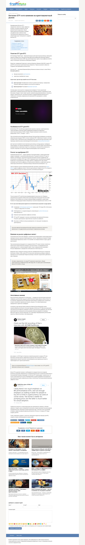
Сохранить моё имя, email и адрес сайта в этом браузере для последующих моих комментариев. (30, 525)
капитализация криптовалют (26, 207)
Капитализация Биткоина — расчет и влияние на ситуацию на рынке (42, 490)
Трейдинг (45, 9)
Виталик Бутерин (30, 365)
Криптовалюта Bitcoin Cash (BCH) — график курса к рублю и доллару (42, 449)
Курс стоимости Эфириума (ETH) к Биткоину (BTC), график (42, 469)
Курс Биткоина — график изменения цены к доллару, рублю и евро (19, 470)
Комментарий (12, 509)
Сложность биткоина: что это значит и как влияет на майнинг (18, 449)
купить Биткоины (43, 211)
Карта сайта (19, 535)
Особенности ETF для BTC (17, 44)
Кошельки (32, 9)
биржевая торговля (32, 86)
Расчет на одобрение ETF (17, 46)
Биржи (26, 9)
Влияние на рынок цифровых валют (19, 47)
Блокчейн (39, 9)
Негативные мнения (16, 49)
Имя (10, 505)
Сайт (39, 505)
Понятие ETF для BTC (16, 43)
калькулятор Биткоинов (43, 141)
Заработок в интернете (66, 9)
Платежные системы (54, 9)
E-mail (25, 505)
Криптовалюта (19, 9)
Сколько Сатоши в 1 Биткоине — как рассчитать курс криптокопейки (18, 491)
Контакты (12, 535)
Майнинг (11, 9)
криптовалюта (26, 74)
